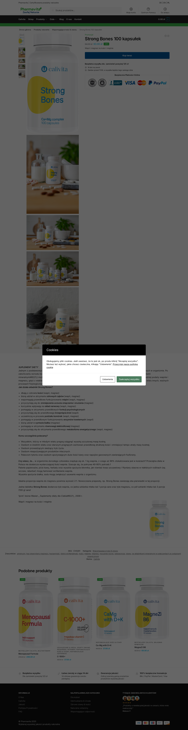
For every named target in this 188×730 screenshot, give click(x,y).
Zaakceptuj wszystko (129, 379)
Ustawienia (107, 379)
